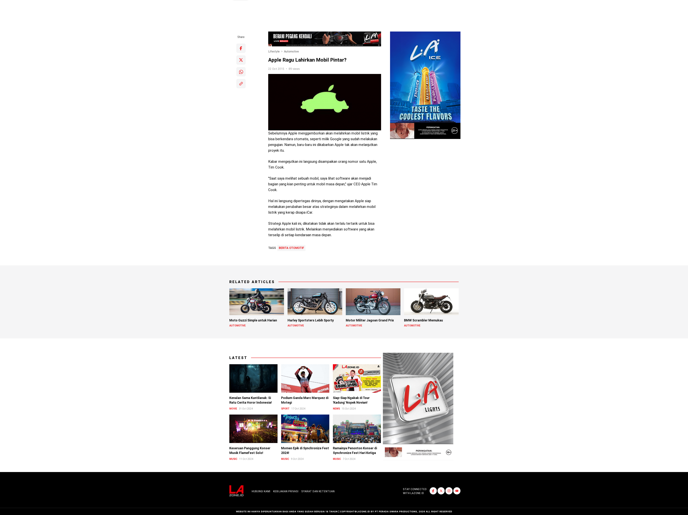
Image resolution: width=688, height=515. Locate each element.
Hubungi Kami (261, 491)
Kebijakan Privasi (285, 491)
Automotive (291, 51)
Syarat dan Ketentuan (318, 491)
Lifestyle (274, 51)
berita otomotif (291, 248)
